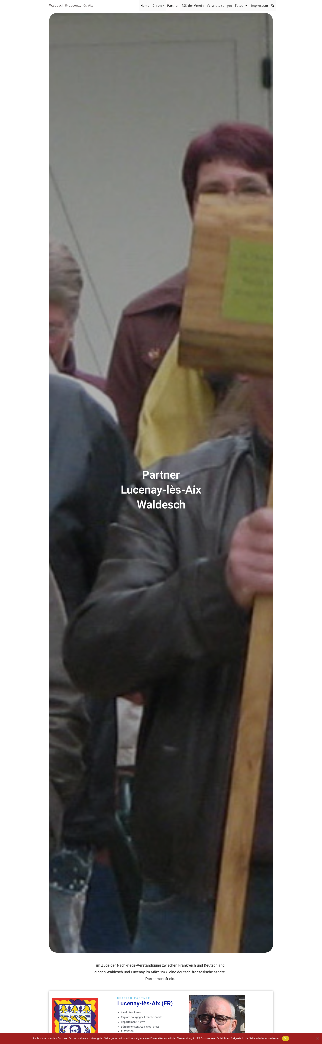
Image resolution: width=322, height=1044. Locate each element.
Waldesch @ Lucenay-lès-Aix (71, 5)
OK (286, 1038)
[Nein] (317, 1038)
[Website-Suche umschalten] (273, 5)
